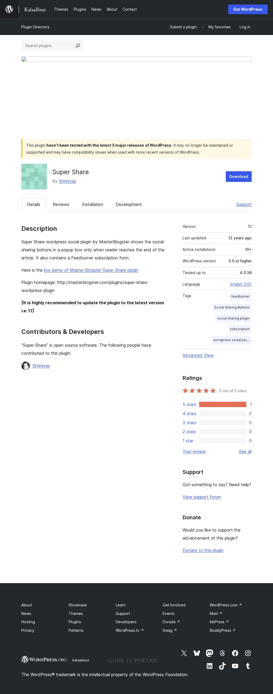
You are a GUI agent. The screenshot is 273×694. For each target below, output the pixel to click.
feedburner (240, 296)
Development (129, 204)
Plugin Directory (35, 27)
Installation (92, 204)
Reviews (61, 204)
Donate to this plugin (203, 550)
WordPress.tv (130, 630)
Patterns (76, 630)
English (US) (241, 284)
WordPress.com (226, 605)
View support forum (202, 497)
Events (169, 613)
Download (238, 176)
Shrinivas (67, 181)
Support (244, 204)
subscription (240, 329)
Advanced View (198, 355)
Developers (126, 621)
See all (245, 451)
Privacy (27, 630)
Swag (170, 630)
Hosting (28, 621)
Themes (76, 613)
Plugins (75, 621)
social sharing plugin (233, 318)
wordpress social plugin (232, 340)
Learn (121, 605)
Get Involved (174, 605)
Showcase (78, 605)
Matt (216, 613)
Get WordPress (248, 9)
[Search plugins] (78, 45)
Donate (171, 621)
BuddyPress (223, 630)
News (26, 613)
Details (33, 204)
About (26, 605)
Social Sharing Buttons (232, 307)
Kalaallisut (80, 660)
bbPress (219, 621)
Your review (194, 451)
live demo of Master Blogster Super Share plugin (91, 270)
